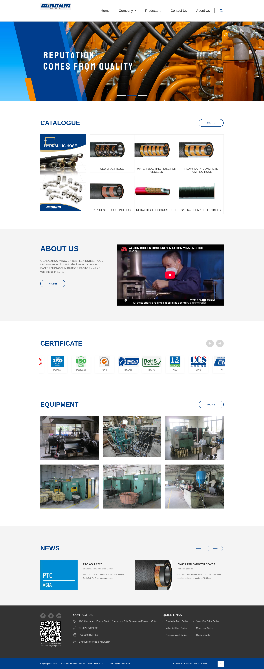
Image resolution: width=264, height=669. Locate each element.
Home (105, 11)
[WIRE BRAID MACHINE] (69, 487)
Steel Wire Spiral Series (207, 621)
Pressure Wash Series (176, 635)
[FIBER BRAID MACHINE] (132, 487)
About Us (203, 11)
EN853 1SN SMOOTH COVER (102, 564)
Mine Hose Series (204, 628)
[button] (210, 343)
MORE (211, 122)
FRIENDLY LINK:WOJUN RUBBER (168, 663)
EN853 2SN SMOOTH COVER (196, 564)
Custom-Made (203, 635)
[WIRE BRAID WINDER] (194, 438)
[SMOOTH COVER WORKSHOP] (194, 487)
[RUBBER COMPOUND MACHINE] (69, 438)
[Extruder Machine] (132, 436)
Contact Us (178, 11)
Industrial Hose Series (176, 628)
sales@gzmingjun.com (98, 641)
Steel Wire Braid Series (177, 621)
